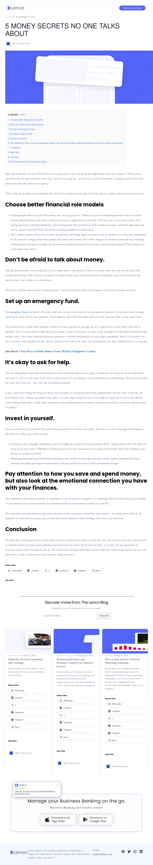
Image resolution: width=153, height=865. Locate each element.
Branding (109, 656)
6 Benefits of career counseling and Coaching (25, 661)
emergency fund (18, 311)
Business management (66, 656)
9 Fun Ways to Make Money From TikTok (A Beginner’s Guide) (57, 351)
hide (23, 114)
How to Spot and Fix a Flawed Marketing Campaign (122, 661)
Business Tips (14, 656)
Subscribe (104, 615)
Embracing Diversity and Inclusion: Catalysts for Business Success (75, 663)
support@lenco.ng (102, 854)
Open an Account (132, 7)
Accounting (10, 17)
